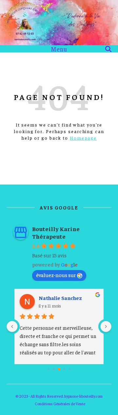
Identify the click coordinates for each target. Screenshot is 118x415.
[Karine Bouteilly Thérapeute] (59, 22)
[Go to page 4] (64, 369)
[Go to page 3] (59, 369)
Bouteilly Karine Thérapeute (56, 232)
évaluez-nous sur (56, 274)
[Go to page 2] (54, 369)
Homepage (83, 138)
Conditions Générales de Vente (60, 403)
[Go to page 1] (48, 369)
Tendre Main (66, 297)
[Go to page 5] (69, 369)
